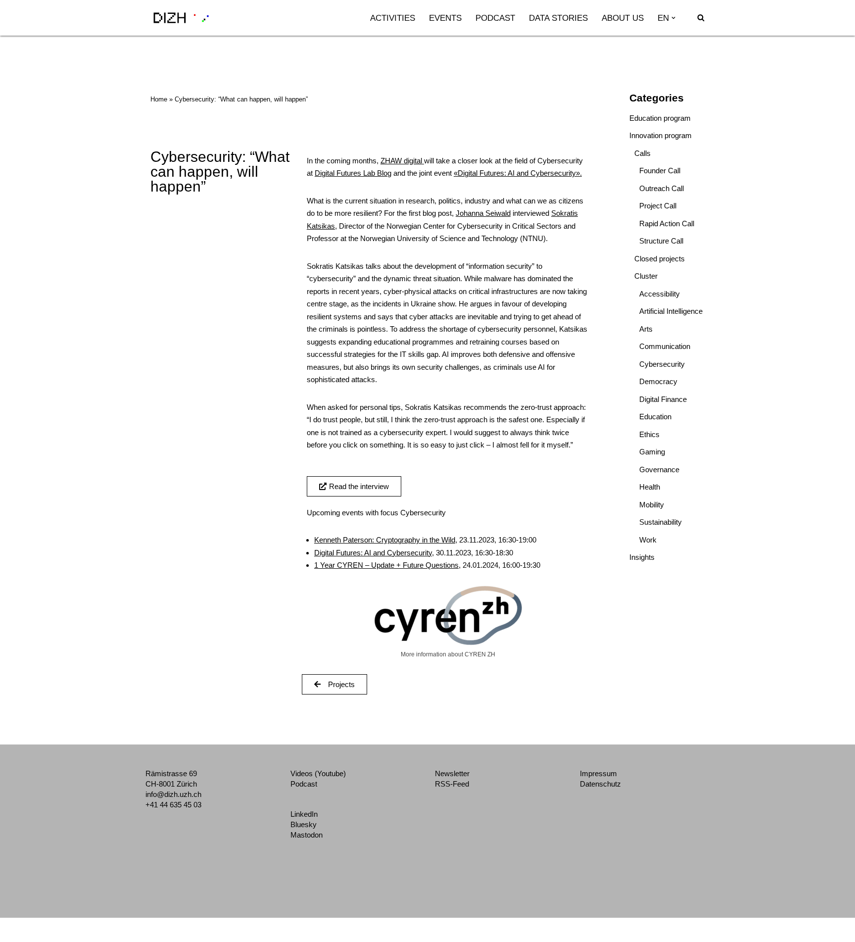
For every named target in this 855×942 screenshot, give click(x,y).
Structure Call (661, 241)
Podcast (495, 17)
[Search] (701, 17)
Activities (392, 17)
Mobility (651, 504)
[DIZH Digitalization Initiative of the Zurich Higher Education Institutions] (181, 18)
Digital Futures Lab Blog (353, 173)
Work (648, 540)
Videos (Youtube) (318, 773)
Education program (660, 118)
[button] (673, 18)
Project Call (657, 205)
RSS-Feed (452, 784)
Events (445, 17)
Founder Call (659, 170)
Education (655, 416)
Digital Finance (663, 399)
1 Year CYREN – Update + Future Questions (386, 565)
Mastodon (306, 835)
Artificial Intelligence (671, 311)
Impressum (598, 773)
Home (158, 99)
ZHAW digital (401, 160)
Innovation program (660, 135)
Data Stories (558, 17)
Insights (642, 557)
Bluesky (303, 824)
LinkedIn (304, 814)
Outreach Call (661, 188)
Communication (664, 346)
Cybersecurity (662, 364)
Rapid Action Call (666, 223)
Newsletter (452, 773)
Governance (659, 469)
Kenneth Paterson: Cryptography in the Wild (384, 540)
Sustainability (660, 522)
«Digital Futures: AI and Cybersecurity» (517, 173)
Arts (646, 329)
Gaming (652, 451)
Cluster (646, 276)
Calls (642, 153)
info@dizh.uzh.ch (173, 794)
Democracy (658, 381)
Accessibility (659, 294)
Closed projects (659, 258)
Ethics (649, 434)
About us (623, 17)
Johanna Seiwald (483, 213)
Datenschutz (600, 784)
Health (649, 487)
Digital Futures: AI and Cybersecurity (373, 552)
